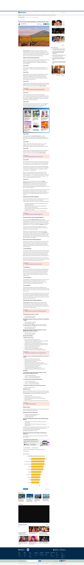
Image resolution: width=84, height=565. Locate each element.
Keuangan (25, 554)
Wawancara (51, 555)
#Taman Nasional (25, 451)
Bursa (24, 555)
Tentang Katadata (20, 563)
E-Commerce (31, 553)
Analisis (46, 554)
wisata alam (27, 393)
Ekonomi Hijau (41, 552)
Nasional (27, 17)
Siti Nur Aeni (24, 23)
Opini (51, 554)
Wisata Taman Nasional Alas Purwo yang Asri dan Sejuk (33, 156)
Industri (30, 17)
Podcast (57, 557)
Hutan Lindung (43, 85)
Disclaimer (42, 563)
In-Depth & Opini (52, 552)
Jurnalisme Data (47, 552)
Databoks (62, 556)
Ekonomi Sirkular (42, 554)
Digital (30, 552)
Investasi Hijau (41, 555)
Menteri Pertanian (36, 136)
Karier (28, 563)
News (56, 553)
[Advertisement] (58, 92)
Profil (35, 554)
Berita (21, 20)
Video (56, 552)
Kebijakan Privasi (38, 563)
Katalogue (57, 555)
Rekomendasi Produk (26, 108)
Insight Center (63, 555)
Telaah (51, 553)
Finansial (25, 552)
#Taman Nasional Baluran (27, 447)
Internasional (34, 17)
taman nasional (42, 152)
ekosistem (42, 224)
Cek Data (46, 555)
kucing (44, 232)
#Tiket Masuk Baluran (35, 447)
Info (61, 552)
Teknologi (30, 557)
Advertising (25, 563)
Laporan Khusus (52, 556)
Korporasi (25, 556)
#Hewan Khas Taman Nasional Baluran (29, 449)
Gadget (30, 556)
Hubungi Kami (46, 563)
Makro (24, 553)
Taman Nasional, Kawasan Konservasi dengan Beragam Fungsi (34, 89)
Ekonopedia (36, 552)
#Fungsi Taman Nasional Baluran (40, 449)
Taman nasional (26, 50)
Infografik (46, 553)
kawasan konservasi (35, 219)
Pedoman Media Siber (32, 563)
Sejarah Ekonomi (36, 553)
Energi (37, 17)
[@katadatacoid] (65, 560)
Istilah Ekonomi (36, 555)
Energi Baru (41, 553)
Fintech (30, 554)
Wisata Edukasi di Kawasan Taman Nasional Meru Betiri (33, 214)
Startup (30, 555)
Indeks (62, 553)
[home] (18, 15)
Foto (56, 556)
